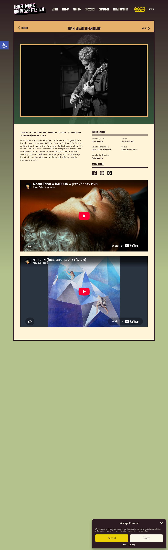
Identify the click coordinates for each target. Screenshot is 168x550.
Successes (89, 9)
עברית (151, 9)
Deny (146, 538)
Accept (112, 538)
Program (77, 9)
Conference (104, 9)
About (55, 9)
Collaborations (120, 9)
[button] (161, 523)
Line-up (65, 9)
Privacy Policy (129, 545)
